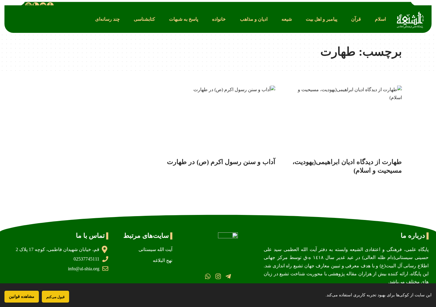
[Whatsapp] (207, 276)
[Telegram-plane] (228, 276)
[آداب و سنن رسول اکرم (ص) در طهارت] (218, 120)
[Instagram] (218, 276)
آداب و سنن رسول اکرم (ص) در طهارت (221, 161)
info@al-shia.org (83, 268)
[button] (380, 19)
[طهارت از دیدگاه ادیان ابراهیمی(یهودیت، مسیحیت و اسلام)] (344, 120)
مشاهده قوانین (21, 296)
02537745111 (86, 258)
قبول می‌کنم (55, 297)
